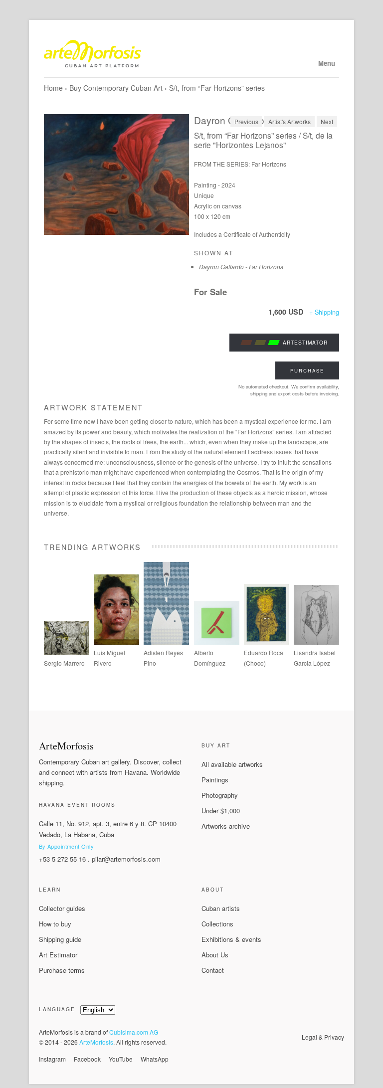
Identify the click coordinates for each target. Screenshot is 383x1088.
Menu (326, 63)
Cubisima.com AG (133, 1032)
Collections (217, 923)
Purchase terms (62, 970)
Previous (246, 121)
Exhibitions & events (231, 939)
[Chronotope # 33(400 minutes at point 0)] (66, 652)
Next (327, 121)
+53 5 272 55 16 (62, 859)
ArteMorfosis (96, 1042)
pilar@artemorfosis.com (126, 859)
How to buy (55, 923)
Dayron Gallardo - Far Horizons (241, 266)
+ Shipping (324, 312)
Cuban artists (220, 908)
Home (53, 88)
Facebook (87, 1059)
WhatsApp (155, 1059)
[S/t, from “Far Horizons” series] (117, 174)
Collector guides (62, 908)
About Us (214, 954)
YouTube (121, 1059)
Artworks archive (225, 826)
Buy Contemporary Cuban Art (116, 88)
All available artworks (232, 764)
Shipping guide (60, 939)
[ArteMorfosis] (192, 56)
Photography (219, 795)
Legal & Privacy (323, 1037)
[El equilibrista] (266, 642)
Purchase (307, 370)
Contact (212, 970)
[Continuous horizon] (116, 642)
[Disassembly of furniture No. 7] (216, 642)
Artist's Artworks (289, 121)
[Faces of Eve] (316, 642)
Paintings (214, 779)
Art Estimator (58, 954)
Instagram (52, 1059)
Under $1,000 (220, 810)
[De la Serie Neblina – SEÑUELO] (166, 642)
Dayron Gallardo (229, 120)
